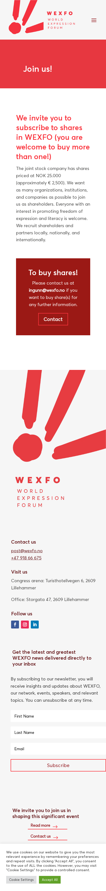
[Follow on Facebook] (15, 624)
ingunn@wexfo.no (47, 290)
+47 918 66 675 (26, 558)
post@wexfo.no (27, 551)
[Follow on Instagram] (25, 624)
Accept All (50, 880)
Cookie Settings (21, 880)
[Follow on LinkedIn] (35, 624)
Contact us (41, 836)
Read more (40, 825)
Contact (53, 319)
